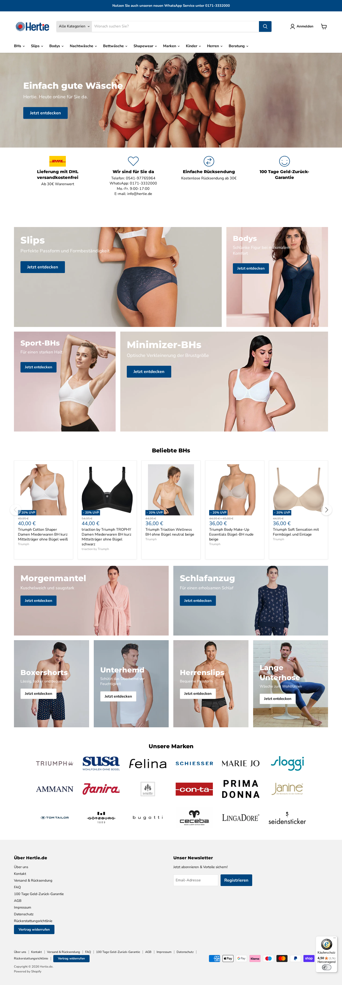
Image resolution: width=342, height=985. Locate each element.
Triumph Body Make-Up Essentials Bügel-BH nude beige (231, 534)
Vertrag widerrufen (34, 929)
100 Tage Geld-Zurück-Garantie (39, 894)
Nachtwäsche (82, 46)
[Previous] (15, 509)
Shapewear (144, 46)
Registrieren (236, 880)
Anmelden (305, 26)
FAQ (17, 887)
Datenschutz (24, 914)
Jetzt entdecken (45, 113)
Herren (213, 46)
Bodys (55, 46)
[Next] (326, 509)
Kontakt (20, 873)
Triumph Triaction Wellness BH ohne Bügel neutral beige (169, 532)
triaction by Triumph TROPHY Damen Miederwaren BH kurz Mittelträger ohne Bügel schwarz (106, 537)
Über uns (21, 867)
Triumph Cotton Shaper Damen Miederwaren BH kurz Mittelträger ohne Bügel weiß (43, 534)
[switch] (326, 967)
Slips (35, 46)
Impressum (22, 907)
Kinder (192, 46)
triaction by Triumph (95, 549)
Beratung (237, 46)
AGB (17, 900)
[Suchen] (265, 26)
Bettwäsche (114, 46)
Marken (170, 46)
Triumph (23, 544)
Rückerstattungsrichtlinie (33, 921)
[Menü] (334, 939)
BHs (18, 46)
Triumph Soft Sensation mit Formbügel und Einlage (296, 532)
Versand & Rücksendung (33, 880)
